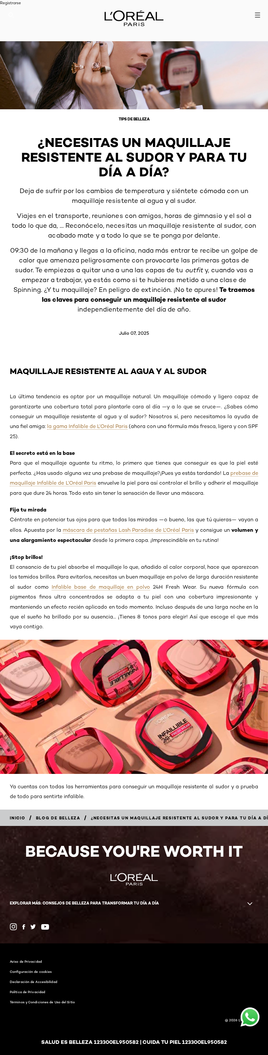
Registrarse (10, 2)
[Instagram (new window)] (13, 926)
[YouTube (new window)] (45, 927)
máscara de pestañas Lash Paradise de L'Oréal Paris (128, 530)
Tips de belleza (134, 118)
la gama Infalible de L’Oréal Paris (87, 426)
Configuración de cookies (31, 972)
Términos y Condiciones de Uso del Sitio (42, 1002)
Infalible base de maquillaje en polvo (101, 587)
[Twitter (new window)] (33, 926)
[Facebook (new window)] (23, 927)
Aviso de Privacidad (26, 961)
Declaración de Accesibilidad (33, 982)
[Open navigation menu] (257, 15)
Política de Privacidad (27, 992)
